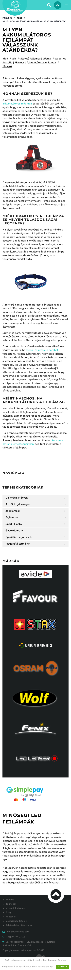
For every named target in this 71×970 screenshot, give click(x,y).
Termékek (11, 903)
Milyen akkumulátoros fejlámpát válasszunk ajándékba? (34, 21)
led (6, 58)
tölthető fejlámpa (30, 58)
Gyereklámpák (14, 530)
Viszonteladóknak (15, 908)
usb (14, 58)
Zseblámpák (12, 511)
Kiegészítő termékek (17, 544)
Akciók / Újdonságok (17, 504)
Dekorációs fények (16, 498)
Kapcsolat (11, 916)
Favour (20, 62)
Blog (19, 18)
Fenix (47, 58)
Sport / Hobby (13, 524)
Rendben (62, 966)
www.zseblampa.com (24, 950)
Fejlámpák (11, 517)
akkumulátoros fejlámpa (17, 103)
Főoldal (7, 18)
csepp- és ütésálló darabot (42, 350)
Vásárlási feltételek (16, 921)
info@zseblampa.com (18, 931)
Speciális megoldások (18, 537)
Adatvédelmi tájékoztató (19, 925)
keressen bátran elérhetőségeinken (32, 442)
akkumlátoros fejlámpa (42, 62)
